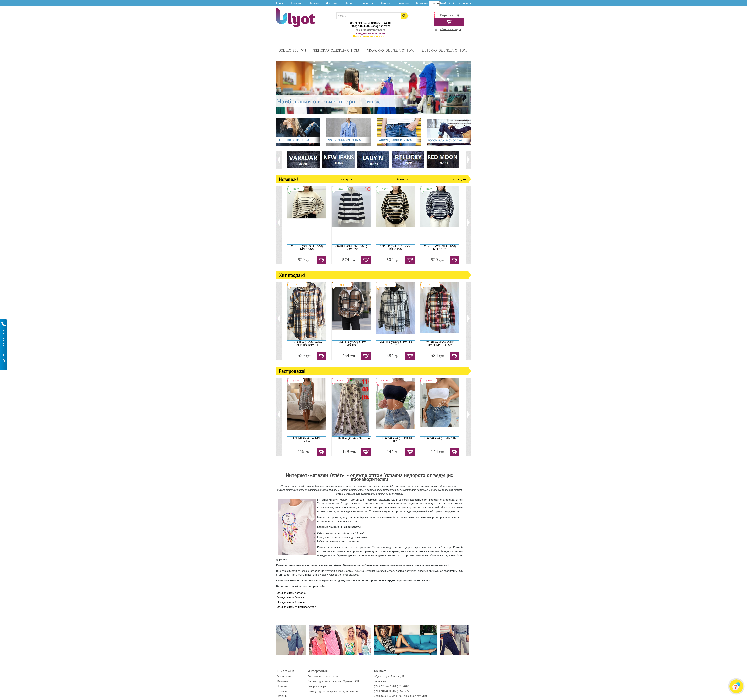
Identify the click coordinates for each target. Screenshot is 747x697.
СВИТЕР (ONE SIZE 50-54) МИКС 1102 (395, 248)
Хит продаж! (292, 275)
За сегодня (458, 179)
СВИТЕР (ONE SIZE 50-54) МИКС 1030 (351, 248)
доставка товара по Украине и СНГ (340, 681)
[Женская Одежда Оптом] (298, 144)
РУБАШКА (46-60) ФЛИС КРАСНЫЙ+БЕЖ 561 (439, 344)
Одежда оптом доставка (291, 592)
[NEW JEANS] (338, 159)
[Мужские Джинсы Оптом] (449, 144)
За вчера (402, 179)
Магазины (282, 681)
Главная (296, 2)
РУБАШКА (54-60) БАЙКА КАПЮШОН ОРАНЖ (307, 344)
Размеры (403, 2)
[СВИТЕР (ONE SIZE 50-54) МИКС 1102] (395, 215)
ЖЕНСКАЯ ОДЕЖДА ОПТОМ (336, 50)
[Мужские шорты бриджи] (454, 640)
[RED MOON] (442, 159)
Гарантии (368, 2)
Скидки (385, 2)
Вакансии (282, 691)
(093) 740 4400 (360, 26)
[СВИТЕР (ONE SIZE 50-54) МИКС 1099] (306, 215)
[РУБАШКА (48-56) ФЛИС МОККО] (351, 311)
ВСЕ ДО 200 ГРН (292, 50)
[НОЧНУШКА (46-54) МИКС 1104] (351, 407)
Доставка (332, 2)
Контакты (422, 2)
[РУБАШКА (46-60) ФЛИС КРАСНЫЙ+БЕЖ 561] (439, 311)
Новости (282, 686)
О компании (284, 676)
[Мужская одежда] (291, 640)
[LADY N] (373, 159)
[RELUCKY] (408, 159)
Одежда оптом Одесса (290, 597)
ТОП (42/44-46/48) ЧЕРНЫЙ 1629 (395, 440)
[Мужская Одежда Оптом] (348, 144)
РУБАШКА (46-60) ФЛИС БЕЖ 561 (395, 344)
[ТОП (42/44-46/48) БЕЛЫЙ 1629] (439, 407)
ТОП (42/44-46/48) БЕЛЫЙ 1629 (439, 438)
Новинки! (288, 179)
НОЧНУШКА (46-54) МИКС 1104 (351, 438)
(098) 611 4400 (380, 23)
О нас (280, 2)
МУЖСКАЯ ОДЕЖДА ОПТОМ (390, 50)
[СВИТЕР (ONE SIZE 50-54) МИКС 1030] (351, 215)
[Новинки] (340, 640)
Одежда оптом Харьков (291, 602)
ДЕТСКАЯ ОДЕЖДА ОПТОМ (444, 50)
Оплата (349, 2)
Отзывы (314, 2)
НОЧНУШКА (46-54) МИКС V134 (306, 440)
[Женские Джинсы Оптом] (399, 144)
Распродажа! (292, 371)
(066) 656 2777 (380, 26)
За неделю (345, 179)
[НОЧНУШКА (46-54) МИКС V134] (306, 407)
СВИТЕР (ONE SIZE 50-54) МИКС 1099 (307, 248)
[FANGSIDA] (303, 159)
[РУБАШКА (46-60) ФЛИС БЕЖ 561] (395, 311)
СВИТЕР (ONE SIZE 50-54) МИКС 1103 (440, 248)
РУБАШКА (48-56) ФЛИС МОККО (351, 344)
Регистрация (462, 2)
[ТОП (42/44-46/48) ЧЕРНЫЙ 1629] (395, 407)
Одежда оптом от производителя (296, 606)
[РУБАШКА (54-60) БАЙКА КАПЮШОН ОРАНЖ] (306, 311)
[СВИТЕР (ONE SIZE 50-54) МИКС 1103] (439, 215)
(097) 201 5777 (359, 23)
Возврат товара (317, 686)
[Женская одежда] (405, 640)
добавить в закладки (450, 29)
